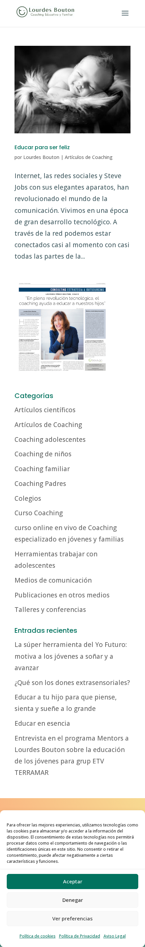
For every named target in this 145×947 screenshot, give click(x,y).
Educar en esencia (42, 723)
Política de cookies (38, 936)
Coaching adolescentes (50, 439)
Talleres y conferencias (50, 609)
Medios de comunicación (53, 580)
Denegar (72, 899)
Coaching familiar (42, 468)
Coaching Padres (40, 483)
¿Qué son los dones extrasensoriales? (72, 682)
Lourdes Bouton (41, 157)
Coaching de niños (42, 454)
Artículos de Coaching (89, 157)
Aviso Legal (115, 936)
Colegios (27, 498)
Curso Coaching (38, 513)
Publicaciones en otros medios (62, 595)
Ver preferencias (72, 918)
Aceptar (72, 881)
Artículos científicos (45, 409)
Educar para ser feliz (42, 147)
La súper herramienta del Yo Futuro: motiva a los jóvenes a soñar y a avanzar (70, 656)
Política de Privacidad (79, 936)
